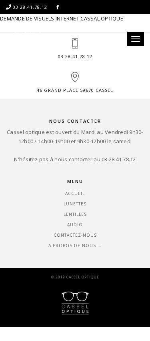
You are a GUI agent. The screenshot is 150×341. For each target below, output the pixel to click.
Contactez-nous (75, 235)
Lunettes (75, 204)
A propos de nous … (75, 245)
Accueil (75, 193)
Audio (75, 224)
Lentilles (75, 214)
